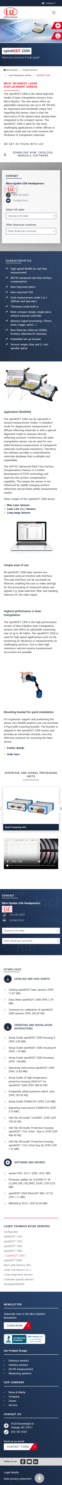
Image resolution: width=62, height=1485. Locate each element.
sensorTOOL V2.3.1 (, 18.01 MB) (30, 1173)
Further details (15, 748)
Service (13, 1405)
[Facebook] (22, 1461)
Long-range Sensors (19, 513)
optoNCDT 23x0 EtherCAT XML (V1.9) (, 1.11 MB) (31, 1195)
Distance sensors (19, 1360)
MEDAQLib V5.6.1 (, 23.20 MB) (28, 1203)
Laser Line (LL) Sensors (21, 509)
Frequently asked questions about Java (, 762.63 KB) (32, 1093)
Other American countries (21, 225)
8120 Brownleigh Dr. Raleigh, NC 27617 (23, 1425)
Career (12, 1401)
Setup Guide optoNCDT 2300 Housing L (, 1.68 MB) (32, 1059)
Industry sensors (18, 1365)
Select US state (15, 209)
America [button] (50, 3)
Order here (13, 754)
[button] (39, 1478)
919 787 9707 (21, 195)
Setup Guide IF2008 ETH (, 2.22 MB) (32, 1101)
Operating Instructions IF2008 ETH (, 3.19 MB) (32, 1109)
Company (14, 1396)
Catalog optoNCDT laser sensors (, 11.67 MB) (31, 991)
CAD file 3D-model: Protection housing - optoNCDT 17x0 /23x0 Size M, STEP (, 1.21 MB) (33, 1145)
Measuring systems (20, 1373)
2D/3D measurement (21, 1369)
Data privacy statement (17, 1479)
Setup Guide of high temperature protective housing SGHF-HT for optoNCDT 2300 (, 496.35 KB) (28, 1081)
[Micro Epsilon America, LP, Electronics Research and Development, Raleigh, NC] (31, 1339)
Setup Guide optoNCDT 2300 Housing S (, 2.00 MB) (32, 1039)
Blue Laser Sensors (18, 505)
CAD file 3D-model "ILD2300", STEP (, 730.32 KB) (32, 1119)
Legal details (11, 1472)
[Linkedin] (35, 1461)
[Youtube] (29, 1461)
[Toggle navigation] (53, 12)
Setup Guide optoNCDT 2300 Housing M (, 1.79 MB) (32, 1049)
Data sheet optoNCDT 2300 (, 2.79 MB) (31, 1001)
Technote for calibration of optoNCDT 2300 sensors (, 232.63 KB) (31, 1011)
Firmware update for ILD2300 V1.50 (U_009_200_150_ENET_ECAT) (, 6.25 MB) (32, 1183)
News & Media (17, 1392)
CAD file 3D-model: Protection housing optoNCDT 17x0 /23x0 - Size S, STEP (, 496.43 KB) (33, 1131)
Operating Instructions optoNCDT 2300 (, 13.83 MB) (31, 1069)
